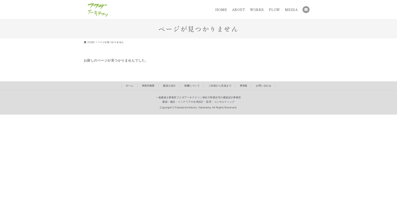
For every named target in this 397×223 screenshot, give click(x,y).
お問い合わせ (263, 85)
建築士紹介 (169, 85)
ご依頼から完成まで (219, 85)
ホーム (129, 85)
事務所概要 (148, 85)
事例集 (244, 85)
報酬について (192, 85)
